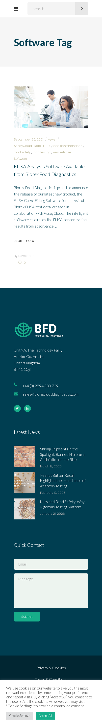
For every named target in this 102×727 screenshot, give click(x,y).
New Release (61, 152)
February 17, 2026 (52, 493)
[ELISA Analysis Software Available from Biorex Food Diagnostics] (51, 107)
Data (37, 146)
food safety (22, 152)
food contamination (67, 146)
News (51, 139)
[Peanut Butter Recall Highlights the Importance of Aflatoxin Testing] (24, 482)
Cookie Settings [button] (19, 716)
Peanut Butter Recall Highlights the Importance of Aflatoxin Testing (63, 480)
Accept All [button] (45, 716)
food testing (42, 152)
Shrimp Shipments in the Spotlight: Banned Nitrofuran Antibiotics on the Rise (63, 454)
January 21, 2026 (52, 514)
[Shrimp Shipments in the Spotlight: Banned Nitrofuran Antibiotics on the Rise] (24, 456)
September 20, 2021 (28, 139)
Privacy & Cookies (51, 668)
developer (25, 256)
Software (20, 159)
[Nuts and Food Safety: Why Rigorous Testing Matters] (24, 508)
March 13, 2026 (51, 466)
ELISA (47, 146)
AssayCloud (23, 146)
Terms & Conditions (51, 679)
